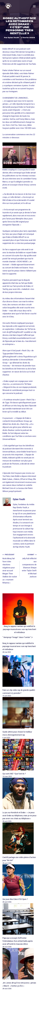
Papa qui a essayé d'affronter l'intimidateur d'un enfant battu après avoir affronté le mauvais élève (17, 941)
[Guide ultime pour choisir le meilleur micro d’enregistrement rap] (19, 712)
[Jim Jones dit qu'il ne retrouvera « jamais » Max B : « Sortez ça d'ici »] (19, 963)
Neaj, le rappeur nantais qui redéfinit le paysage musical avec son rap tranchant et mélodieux (19, 629)
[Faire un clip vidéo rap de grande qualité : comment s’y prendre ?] (19, 671)
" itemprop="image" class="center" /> (17, 637)
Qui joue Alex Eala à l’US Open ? (15, 899)
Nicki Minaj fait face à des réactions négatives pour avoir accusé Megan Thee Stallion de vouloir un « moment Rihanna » (9, 569)
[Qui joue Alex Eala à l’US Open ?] (19, 880)
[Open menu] (34, 6)
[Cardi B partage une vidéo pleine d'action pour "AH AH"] (19, 838)
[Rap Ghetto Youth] (8, 6)
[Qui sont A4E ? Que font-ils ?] (19, 754)
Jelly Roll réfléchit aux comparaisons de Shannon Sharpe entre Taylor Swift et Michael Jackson (29, 566)
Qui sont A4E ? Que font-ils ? (14, 774)
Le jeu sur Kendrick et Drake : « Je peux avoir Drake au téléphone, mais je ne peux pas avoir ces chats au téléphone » (19, 815)
